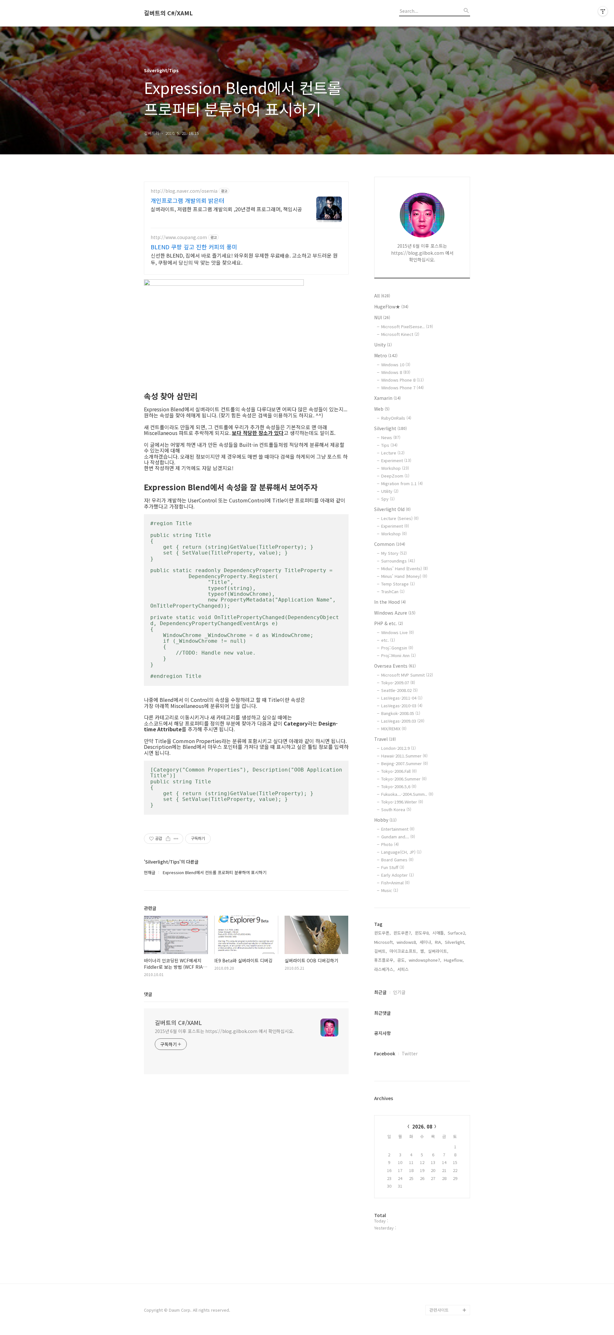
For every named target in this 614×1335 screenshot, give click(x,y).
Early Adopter (397, 875)
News (390, 437)
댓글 (148, 994)
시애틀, (438, 933)
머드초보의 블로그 (446, 1156)
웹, (422, 951)
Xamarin (387, 398)
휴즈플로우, (384, 960)
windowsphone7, (425, 960)
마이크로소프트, (404, 951)
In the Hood (390, 602)
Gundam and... (398, 837)
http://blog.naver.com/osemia (184, 191)
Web (382, 409)
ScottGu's (439, 1116)
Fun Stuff (392, 867)
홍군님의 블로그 (444, 1146)
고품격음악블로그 (445, 1279)
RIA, (438, 942)
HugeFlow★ (391, 306)
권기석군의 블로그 (446, 1218)
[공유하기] (168, 838)
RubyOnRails (396, 418)
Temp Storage (398, 584)
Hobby (385, 820)
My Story (394, 553)
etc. (388, 640)
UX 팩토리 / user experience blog (445, 1100)
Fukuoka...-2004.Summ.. (407, 794)
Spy (388, 499)
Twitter (410, 1053)
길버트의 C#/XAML (168, 13)
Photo (390, 844)
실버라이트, (438, 951)
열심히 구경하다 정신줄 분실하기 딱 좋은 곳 (449, 1264)
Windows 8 (395, 372)
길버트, (380, 951)
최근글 (380, 992)
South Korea (396, 809)
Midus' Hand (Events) (404, 568)
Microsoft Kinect (400, 334)
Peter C (437, 1300)
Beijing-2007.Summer (404, 763)
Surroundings (398, 561)
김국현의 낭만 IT (444, 1085)
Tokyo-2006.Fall (399, 771)
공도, (401, 960)
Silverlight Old (392, 509)
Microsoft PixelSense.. (407, 326)
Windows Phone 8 (402, 380)
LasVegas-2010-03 (401, 705)
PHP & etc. (388, 623)
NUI (382, 317)
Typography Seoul (447, 1136)
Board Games (397, 860)
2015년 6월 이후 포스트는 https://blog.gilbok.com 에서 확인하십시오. (224, 1031)
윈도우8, (422, 933)
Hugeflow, (454, 960)
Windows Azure (394, 612)
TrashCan (393, 591)
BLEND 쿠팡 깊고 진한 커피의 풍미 (194, 247)
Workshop (395, 468)
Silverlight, (455, 942)
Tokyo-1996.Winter (402, 802)
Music (389, 890)
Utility (389, 491)
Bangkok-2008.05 (400, 713)
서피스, (403, 969)
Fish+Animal (395, 883)
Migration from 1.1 (402, 483)
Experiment (396, 460)
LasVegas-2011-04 (401, 698)
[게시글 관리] (176, 838)
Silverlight (390, 428)
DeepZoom (395, 476)
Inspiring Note (443, 1197)
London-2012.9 (398, 748)
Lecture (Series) (400, 518)
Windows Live (397, 632)
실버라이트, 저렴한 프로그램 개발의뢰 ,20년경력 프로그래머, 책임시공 (226, 209)
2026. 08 (422, 1126)
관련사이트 (439, 1310)
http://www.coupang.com (179, 237)
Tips (389, 445)
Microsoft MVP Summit (407, 675)
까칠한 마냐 (440, 1208)
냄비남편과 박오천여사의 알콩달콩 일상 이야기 (449, 1238)
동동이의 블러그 (444, 1289)
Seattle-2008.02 (399, 690)
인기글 (399, 992)
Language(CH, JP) (401, 852)
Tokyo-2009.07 (398, 682)
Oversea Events (395, 666)
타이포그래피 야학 (446, 1075)
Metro (386, 355)
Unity (383, 344)
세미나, (426, 942)
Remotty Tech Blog (448, 1167)
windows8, (407, 942)
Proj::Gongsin (397, 648)
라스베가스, (384, 969)
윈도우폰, (382, 933)
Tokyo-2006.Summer (404, 779)
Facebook (384, 1053)
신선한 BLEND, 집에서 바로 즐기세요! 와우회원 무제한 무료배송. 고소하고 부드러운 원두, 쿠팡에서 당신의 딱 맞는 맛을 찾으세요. (244, 259)
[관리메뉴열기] (603, 11)
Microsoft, (384, 942)
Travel (385, 739)
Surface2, (457, 933)
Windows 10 (395, 364)
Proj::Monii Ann (398, 655)
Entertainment (397, 829)
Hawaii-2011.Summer (404, 756)
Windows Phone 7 (402, 387)
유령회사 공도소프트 (448, 1126)
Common (389, 544)
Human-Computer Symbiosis (447, 1182)
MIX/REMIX (393, 729)
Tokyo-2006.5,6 (398, 786)
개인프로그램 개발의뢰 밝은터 (187, 200)
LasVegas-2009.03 (402, 721)
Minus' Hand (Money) (404, 576)
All (382, 295)
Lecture (393, 453)
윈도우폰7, (402, 933)
